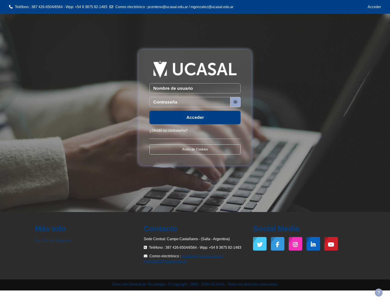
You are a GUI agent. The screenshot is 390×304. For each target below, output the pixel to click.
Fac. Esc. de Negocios (53, 240)
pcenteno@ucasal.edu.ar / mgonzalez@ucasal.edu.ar (190, 7)
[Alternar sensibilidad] (235, 102)
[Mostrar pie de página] (379, 293)
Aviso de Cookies (195, 149)
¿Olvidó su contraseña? (168, 130)
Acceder (374, 7)
